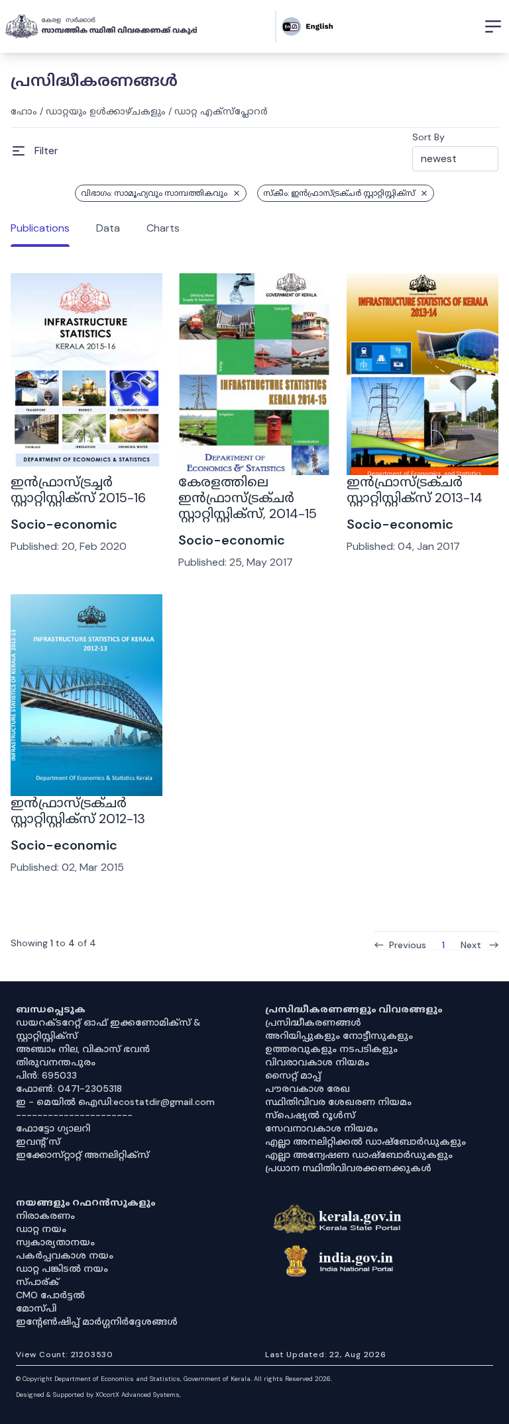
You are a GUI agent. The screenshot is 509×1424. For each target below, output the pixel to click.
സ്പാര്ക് (37, 1282)
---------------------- (74, 1115)
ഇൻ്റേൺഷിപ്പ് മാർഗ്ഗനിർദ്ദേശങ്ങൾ (97, 1321)
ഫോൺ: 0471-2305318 (69, 1088)
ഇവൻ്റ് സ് (38, 1141)
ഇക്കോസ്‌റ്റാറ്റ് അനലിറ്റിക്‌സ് (82, 1155)
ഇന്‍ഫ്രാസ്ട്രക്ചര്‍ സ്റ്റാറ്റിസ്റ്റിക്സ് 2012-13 (78, 810)
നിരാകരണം (45, 1216)
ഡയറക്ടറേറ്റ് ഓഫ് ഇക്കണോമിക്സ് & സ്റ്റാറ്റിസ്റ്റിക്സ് (108, 1029)
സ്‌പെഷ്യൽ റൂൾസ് (310, 1115)
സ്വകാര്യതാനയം (55, 1242)
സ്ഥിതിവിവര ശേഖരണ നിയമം (338, 1102)
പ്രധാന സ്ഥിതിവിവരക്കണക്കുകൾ (348, 1168)
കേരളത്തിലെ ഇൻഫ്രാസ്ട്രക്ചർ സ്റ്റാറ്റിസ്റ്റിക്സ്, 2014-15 (247, 497)
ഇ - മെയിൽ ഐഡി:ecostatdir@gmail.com (115, 1102)
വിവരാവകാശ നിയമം (317, 1062)
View (87, 439)
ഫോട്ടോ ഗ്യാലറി (53, 1128)
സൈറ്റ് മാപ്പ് (293, 1075)
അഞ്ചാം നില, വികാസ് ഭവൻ (83, 1049)
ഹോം (24, 111)
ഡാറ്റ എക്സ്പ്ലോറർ (221, 111)
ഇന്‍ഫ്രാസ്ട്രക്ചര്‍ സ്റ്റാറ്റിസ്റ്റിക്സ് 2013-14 (414, 489)
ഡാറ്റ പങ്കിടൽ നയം (62, 1268)
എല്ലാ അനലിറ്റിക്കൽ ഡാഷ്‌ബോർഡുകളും (365, 1141)
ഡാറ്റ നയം (41, 1229)
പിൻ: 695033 (46, 1075)
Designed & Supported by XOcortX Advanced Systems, (98, 1394)
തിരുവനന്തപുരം (55, 1062)
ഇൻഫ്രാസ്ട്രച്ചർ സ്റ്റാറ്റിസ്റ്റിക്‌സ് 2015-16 (78, 489)
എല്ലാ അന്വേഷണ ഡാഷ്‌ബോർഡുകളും (359, 1155)
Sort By (428, 137)
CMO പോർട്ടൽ (50, 1295)
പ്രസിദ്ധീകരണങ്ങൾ (313, 1022)
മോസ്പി (36, 1308)
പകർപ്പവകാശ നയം (64, 1255)
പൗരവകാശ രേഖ (307, 1088)
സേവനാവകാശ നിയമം (321, 1128)
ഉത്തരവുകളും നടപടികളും (331, 1049)
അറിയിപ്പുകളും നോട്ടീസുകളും (339, 1036)
